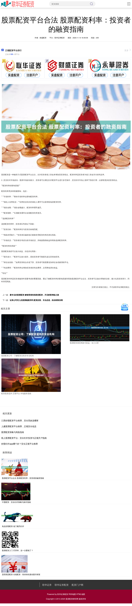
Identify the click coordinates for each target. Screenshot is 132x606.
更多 (126, 50)
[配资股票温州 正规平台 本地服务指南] (31, 375)
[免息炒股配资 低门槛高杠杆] (17, 515)
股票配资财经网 (72, 598)
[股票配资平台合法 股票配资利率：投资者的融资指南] (14, 467)
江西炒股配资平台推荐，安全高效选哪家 (19, 420)
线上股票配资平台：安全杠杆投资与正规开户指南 (24, 437)
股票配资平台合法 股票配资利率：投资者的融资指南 (23, 478)
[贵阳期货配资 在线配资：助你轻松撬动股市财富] (14, 563)
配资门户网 (77, 584)
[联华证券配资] (17, 3)
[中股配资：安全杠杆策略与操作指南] (15, 491)
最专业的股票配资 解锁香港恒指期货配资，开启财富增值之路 (34, 294)
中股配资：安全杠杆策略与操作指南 (16, 502)
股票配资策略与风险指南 (12, 432)
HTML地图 (80, 594)
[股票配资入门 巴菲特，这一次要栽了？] (10, 539)
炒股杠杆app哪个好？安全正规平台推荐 (19, 443)
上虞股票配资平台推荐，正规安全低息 (18, 426)
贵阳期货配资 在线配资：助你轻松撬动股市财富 (21, 574)
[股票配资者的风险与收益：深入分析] (99, 327)
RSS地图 (72, 594)
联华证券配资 (62, 584)
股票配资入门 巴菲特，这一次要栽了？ (17, 550)
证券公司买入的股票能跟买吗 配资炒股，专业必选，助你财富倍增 (36, 300)
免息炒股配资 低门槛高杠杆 (13, 526)
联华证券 (47, 584)
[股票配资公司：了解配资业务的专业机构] (31, 333)
